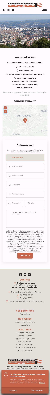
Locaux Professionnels (25, 322)
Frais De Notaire (25, 342)
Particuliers (25, 314)
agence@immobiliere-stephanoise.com (26, 301)
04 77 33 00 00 (26, 67)
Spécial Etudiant (25, 336)
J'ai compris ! (37, 390)
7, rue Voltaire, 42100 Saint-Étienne (26, 63)
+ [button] (5, 108)
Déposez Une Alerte (25, 333)
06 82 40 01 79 (26, 71)
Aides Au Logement (25, 344)
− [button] (5, 112)
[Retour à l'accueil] (25, 6)
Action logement (25, 350)
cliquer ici (42, 382)
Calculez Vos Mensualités (25, 347)
